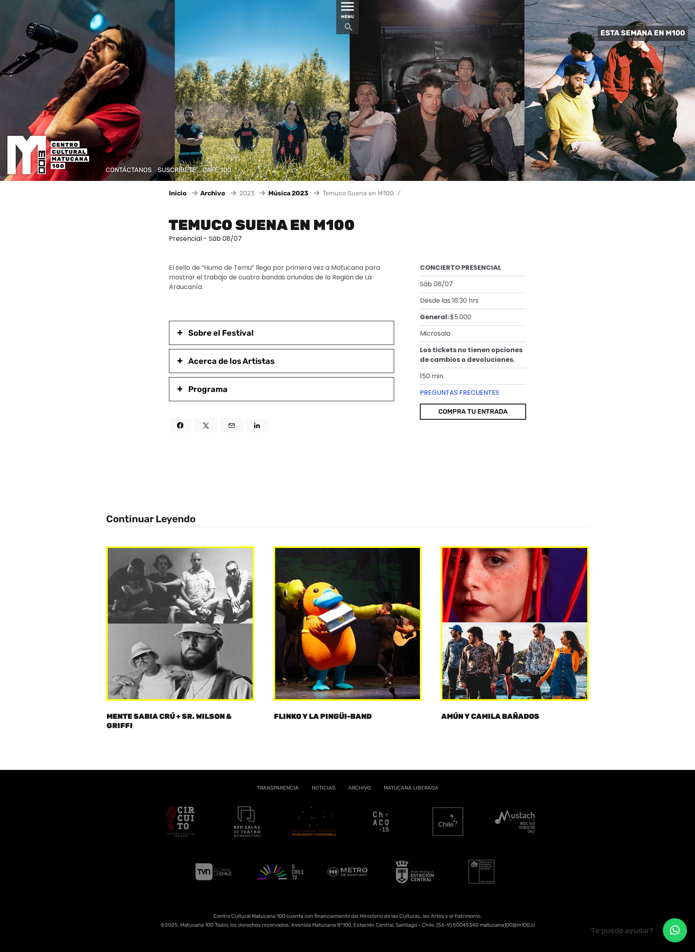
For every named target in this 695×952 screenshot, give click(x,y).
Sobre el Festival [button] (221, 333)
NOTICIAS (323, 788)
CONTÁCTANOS (129, 170)
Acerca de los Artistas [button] (231, 361)
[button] (675, 930)
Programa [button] (208, 389)
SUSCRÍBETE (177, 170)
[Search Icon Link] (348, 29)
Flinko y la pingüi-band (323, 716)
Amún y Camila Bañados (490, 716)
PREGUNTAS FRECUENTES (459, 392)
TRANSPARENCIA (278, 788)
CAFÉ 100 (216, 170)
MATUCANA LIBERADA (411, 788)
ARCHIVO (359, 788)
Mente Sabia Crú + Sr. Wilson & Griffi (169, 721)
